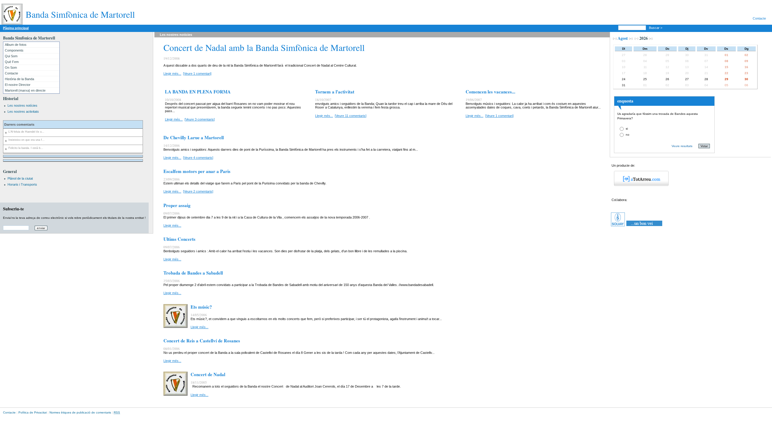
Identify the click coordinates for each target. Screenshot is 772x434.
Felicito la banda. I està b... (25, 147)
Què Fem (12, 62)
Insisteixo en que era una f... (26, 139)
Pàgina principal (16, 28)
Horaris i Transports (22, 184)
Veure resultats (682, 146)
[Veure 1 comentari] (197, 73)
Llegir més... (172, 73)
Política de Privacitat (32, 412)
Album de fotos (16, 44)
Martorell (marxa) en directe (25, 90)
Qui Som (11, 56)
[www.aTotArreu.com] (639, 185)
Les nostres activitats (23, 111)
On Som (11, 67)
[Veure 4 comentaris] (198, 157)
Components (14, 50)
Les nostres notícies (22, 105)
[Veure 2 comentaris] (198, 191)
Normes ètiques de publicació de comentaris (80, 412)
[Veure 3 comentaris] (200, 119)
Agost (623, 38)
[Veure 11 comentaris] (350, 116)
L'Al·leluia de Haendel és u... (26, 131)
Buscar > (656, 28)
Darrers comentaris (19, 124)
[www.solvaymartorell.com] (637, 226)
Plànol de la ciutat (20, 178)
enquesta (625, 101)
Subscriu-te (13, 209)
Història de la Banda (19, 79)
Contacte (759, 18)
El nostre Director (17, 84)
